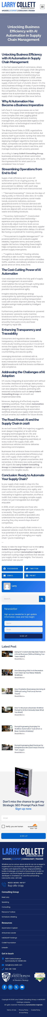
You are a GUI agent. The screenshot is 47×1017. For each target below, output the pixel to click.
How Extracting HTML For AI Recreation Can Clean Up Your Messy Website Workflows (29, 672)
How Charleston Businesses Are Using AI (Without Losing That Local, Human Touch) (30, 691)
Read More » (20, 659)
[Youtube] (22, 987)
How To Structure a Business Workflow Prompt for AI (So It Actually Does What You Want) (29, 710)
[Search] (42, 599)
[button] (42, 7)
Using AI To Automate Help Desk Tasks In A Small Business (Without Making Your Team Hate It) (30, 654)
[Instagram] (10, 987)
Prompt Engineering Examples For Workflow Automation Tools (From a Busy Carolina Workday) (28, 728)
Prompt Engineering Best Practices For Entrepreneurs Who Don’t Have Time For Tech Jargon (29, 747)
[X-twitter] (16, 987)
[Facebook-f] (4, 987)
